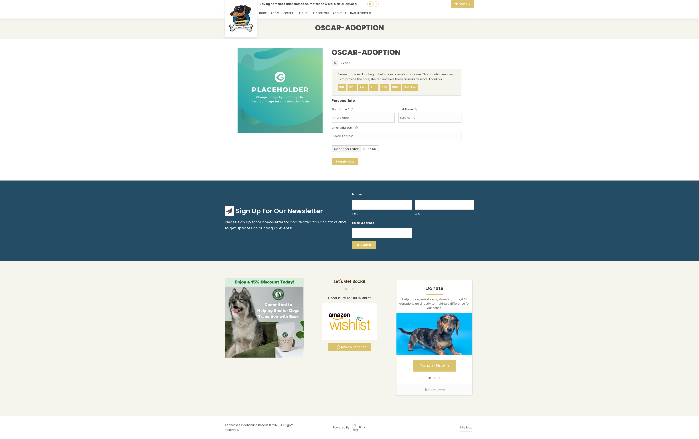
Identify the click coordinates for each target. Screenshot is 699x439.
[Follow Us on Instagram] (376, 4)
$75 (384, 87)
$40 (363, 87)
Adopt (275, 13)
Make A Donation (353, 347)
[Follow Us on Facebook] (370, 4)
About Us (339, 13)
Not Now (410, 87)
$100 (395, 87)
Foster (288, 13)
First (355, 213)
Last (417, 213)
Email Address (343, 128)
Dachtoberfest (361, 13)
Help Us (302, 13)
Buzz (361, 427)
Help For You (320, 13)
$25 (352, 87)
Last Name (406, 109)
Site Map (466, 427)
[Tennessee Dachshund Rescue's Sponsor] (264, 318)
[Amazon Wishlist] (349, 321)
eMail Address (363, 223)
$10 (342, 87)
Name (357, 195)
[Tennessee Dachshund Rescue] (241, 19)
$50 (374, 87)
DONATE (464, 4)
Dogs (262, 13)
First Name (340, 109)
